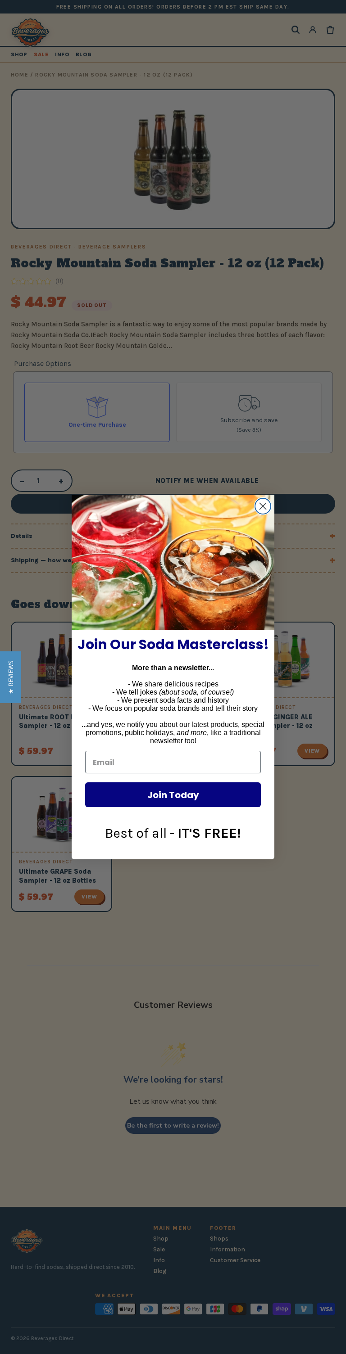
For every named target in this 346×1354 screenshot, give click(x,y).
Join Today (173, 795)
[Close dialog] (263, 506)
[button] (10, 677)
